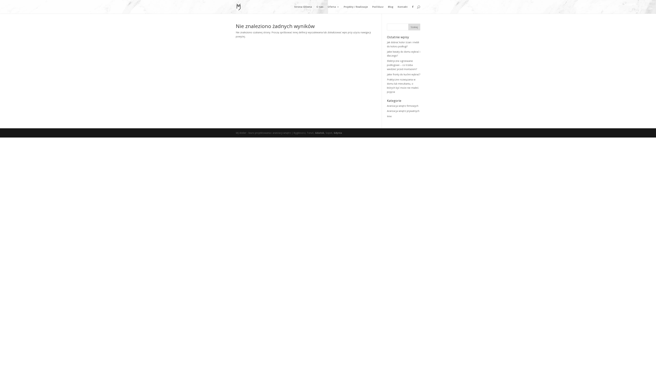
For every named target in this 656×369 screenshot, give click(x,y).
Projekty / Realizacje (356, 7)
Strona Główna (303, 7)
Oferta (332, 7)
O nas (319, 7)
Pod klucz (378, 7)
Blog (390, 7)
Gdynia (338, 132)
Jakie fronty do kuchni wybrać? (403, 74)
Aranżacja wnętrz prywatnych (403, 111)
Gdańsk (319, 132)
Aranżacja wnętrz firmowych (402, 105)
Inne (389, 116)
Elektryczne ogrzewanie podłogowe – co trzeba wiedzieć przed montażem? (402, 65)
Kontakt (403, 7)
